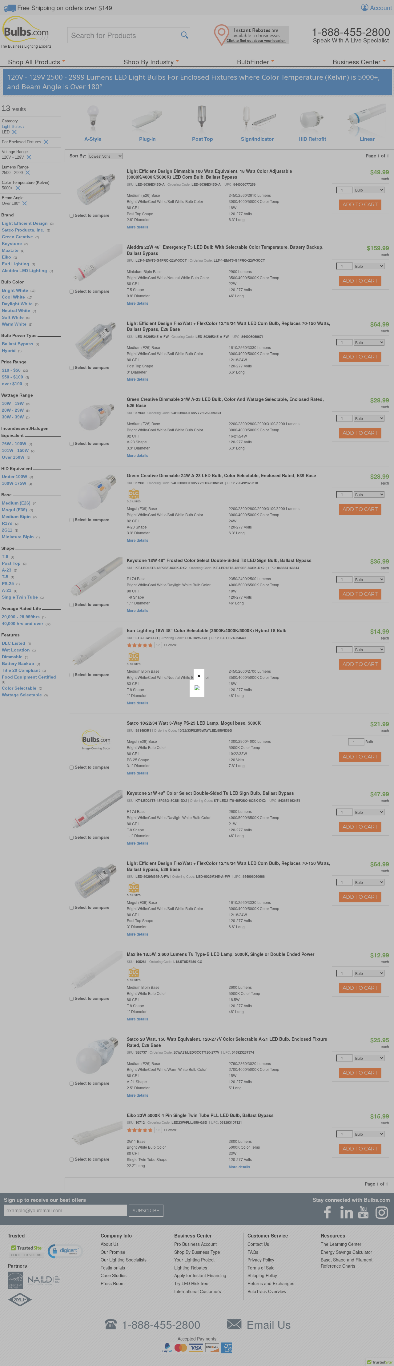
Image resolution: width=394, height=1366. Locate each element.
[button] (199, 674)
